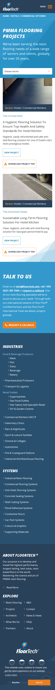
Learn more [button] (11, 675)
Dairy (13, 366)
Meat (13, 358)
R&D (28, 602)
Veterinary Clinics (14, 423)
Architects (11, 615)
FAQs (29, 622)
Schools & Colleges (15, 441)
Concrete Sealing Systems (19, 496)
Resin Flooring (14, 602)
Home (6, 16)
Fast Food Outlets (19, 400)
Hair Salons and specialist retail (27, 404)
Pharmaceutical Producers (19, 380)
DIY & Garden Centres (22, 408)
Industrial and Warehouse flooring (24, 458)
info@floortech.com (27, 286)
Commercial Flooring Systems (21, 484)
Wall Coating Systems (17, 502)
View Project (11, 152)
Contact (30, 609)
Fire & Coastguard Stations (20, 453)
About (29, 628)
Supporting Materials (17, 531)
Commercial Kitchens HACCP (20, 417)
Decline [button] (16, 682)
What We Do (13, 622)
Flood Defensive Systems (18, 508)
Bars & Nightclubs (15, 429)
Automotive (11, 447)
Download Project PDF (21, 163)
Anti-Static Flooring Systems (20, 490)
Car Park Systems (14, 520)
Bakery (14, 374)
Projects (10, 609)
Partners (11, 628)
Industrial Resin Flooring (18, 478)
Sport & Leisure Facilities (18, 435)
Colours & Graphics (15, 526)
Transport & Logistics (17, 386)
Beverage (15, 370)
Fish (12, 362)
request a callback (33, 290)
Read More (12, 587)
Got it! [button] (39, 682)
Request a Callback (21, 325)
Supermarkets (18, 396)
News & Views (34, 615)
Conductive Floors (15, 514)
